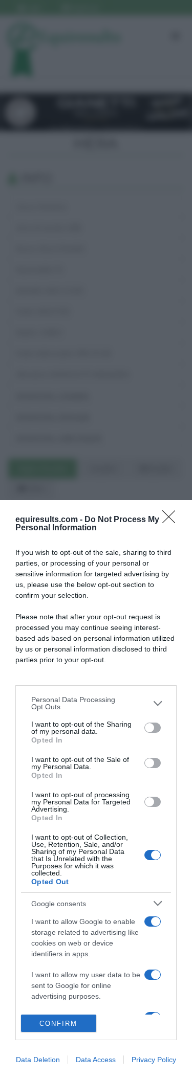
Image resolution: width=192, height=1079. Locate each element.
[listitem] (96, 703)
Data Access (96, 1059)
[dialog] (96, 789)
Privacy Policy (154, 1059)
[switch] (152, 728)
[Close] (172, 520)
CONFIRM (58, 1023)
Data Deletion (38, 1059)
